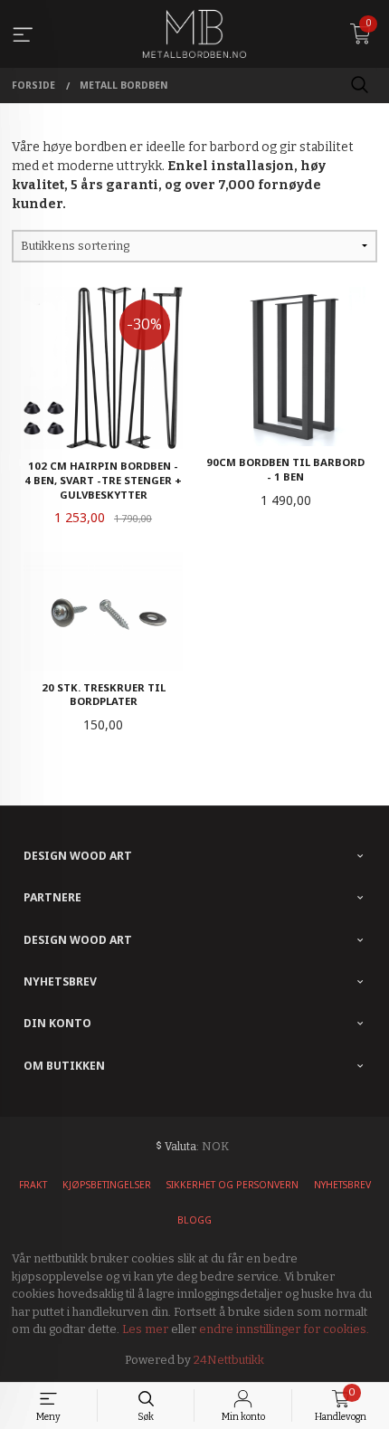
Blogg (194, 1220)
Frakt (33, 1184)
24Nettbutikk (229, 1360)
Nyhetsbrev (342, 1184)
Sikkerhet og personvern (232, 1184)
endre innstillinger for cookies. (284, 1329)
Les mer (145, 1329)
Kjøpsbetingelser (106, 1184)
